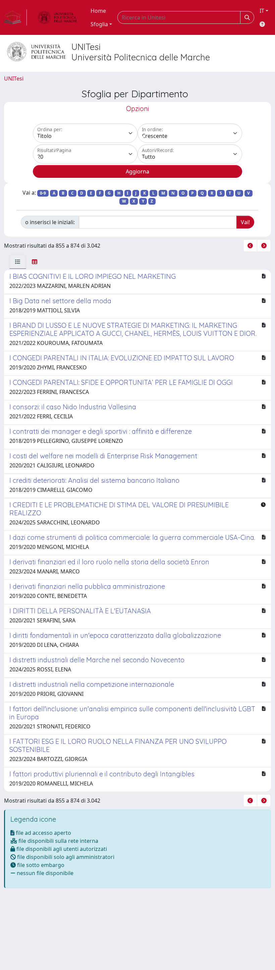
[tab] (17, 262)
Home (98, 10)
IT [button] (262, 10)
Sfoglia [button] (99, 24)
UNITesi (13, 78)
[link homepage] (15, 17)
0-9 (43, 193)
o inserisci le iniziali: (50, 222)
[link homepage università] (57, 17)
